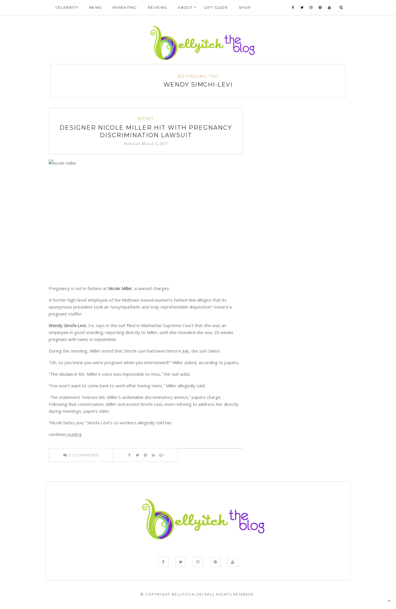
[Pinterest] (320, 7)
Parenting (124, 7)
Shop (245, 7)
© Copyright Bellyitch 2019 (173, 594)
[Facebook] (293, 7)
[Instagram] (311, 7)
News (95, 7)
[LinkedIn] (153, 455)
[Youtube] (329, 7)
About (185, 7)
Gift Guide (216, 7)
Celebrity (66, 7)
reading (74, 434)
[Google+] (161, 455)
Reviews (157, 7)
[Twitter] (302, 7)
